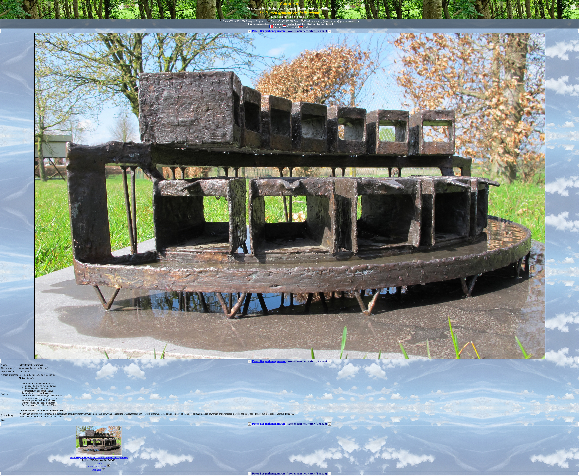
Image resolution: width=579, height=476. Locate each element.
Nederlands (292, 27)
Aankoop (97, 469)
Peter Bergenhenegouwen (269, 30)
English (307, 27)
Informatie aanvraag (97, 466)
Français (277, 27)
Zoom (99, 463)
